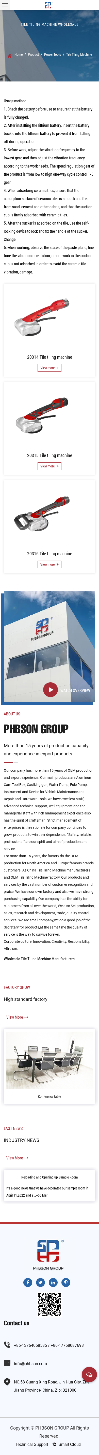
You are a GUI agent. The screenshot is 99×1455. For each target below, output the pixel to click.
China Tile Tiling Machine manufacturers (58, 870)
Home (18, 54)
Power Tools (52, 54)
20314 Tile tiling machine (49, 357)
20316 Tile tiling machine (49, 553)
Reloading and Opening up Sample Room (49, 1177)
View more (47, 367)
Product (33, 54)
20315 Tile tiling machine (49, 455)
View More (14, 1017)
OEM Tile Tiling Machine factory (35, 877)
